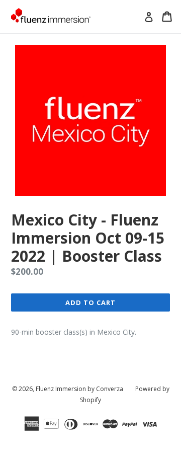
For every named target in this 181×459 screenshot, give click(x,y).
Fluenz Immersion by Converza (79, 389)
